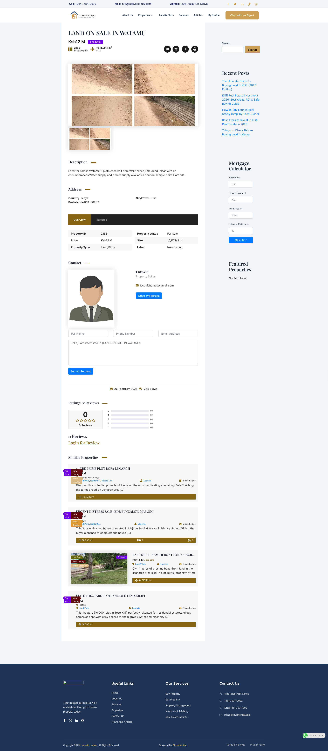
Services (184, 15)
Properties (144, 15)
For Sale (172, 233)
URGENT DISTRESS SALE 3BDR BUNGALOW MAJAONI (171, 511)
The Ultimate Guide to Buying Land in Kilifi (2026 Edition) (239, 85)
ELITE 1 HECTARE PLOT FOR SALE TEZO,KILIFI (167, 596)
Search (226, 43)
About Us (127, 15)
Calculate (241, 240)
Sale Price (234, 177)
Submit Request (81, 371)
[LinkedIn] (242, 3)
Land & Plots (166, 15)
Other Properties (149, 295)
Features (101, 219)
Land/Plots (108, 247)
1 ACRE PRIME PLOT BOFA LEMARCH (154, 468)
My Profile (214, 15)
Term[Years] (235, 208)
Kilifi (153, 198)
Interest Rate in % (238, 224)
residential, (146, 480)
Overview (79, 219)
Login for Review (84, 442)
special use (158, 480)
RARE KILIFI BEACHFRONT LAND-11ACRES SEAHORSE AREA (176, 555)
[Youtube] (83, 720)
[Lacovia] (91, 298)
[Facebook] (228, 3)
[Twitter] (235, 3)
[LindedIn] (77, 720)
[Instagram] (256, 3)
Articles (198, 15)
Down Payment (237, 193)
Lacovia (142, 271)
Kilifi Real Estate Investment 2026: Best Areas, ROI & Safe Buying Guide (240, 99)
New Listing (174, 247)
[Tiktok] (249, 3)
